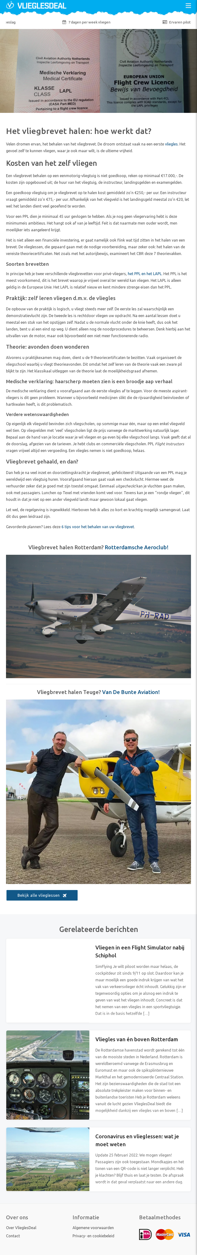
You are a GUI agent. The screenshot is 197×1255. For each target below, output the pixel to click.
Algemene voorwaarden (93, 1228)
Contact (13, 1236)
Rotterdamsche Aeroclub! (137, 547)
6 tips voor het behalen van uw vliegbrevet (98, 527)
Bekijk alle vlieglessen (39, 895)
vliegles (171, 144)
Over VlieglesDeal (21, 1228)
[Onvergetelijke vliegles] (36, 9)
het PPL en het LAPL (145, 274)
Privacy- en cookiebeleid (93, 1236)
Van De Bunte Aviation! (131, 692)
